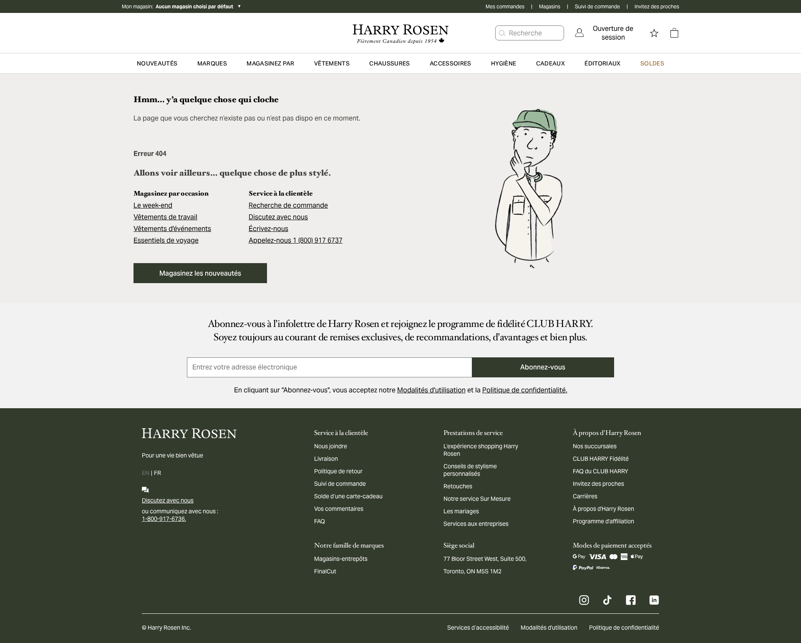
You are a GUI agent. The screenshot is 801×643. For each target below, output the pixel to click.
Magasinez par (271, 63)
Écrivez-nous (268, 228)
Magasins (549, 6)
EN (145, 473)
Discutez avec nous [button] (278, 217)
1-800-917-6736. (164, 518)
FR (157, 473)
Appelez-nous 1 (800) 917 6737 (296, 240)
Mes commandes (505, 6)
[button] (502, 33)
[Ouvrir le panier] (674, 33)
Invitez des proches (657, 6)
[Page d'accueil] (400, 33)
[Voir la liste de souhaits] (654, 33)
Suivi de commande (597, 6)
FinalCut (325, 571)
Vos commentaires (338, 508)
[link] (607, 33)
